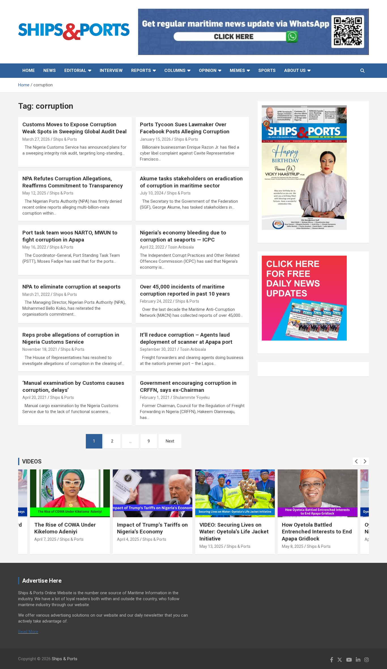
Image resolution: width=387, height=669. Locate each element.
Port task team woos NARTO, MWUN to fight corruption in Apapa (69, 236)
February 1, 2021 (155, 397)
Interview (111, 70)
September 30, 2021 (158, 349)
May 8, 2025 (292, 546)
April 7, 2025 (45, 539)
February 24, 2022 (156, 301)
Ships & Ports (65, 139)
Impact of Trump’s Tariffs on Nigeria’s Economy (152, 528)
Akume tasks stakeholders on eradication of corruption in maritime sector (191, 182)
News (49, 70)
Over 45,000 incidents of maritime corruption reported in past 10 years (185, 290)
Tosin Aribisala (181, 247)
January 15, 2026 (155, 139)
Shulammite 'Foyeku (191, 397)
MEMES (237, 70)
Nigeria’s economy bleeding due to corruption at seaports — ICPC (183, 236)
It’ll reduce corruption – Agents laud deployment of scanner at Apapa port (187, 338)
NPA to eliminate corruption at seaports (72, 286)
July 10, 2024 (151, 193)
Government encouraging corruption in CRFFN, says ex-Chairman (188, 386)
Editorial (75, 70)
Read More (28, 631)
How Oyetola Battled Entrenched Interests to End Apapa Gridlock (317, 531)
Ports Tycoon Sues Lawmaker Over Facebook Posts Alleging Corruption (184, 128)
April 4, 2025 (128, 539)
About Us (295, 70)
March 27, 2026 (36, 139)
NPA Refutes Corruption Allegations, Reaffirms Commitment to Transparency (72, 182)
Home (28, 70)
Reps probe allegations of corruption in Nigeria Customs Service (70, 338)
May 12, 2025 (34, 193)
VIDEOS (32, 461)
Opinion (207, 70)
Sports (267, 70)
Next (170, 441)
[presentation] (357, 461)
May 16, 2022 (34, 247)
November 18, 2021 (39, 349)
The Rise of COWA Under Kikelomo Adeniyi (65, 528)
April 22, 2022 (152, 247)
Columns (175, 70)
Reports (141, 70)
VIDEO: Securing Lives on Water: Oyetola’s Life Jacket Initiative (234, 531)
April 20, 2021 (34, 397)
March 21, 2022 (36, 294)
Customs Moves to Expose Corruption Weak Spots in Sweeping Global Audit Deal (74, 128)
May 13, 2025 (211, 546)
